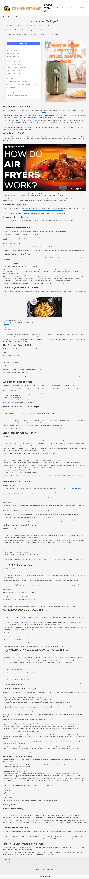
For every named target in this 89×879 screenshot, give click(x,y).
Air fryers (5, 127)
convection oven (30, 505)
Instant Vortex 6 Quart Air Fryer (15, 76)
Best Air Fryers (70, 7)
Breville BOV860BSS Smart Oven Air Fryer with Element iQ (19, 617)
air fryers (24, 34)
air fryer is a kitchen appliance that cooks (14, 136)
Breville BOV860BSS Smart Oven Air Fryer (18, 81)
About (77, 7)
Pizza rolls (6, 324)
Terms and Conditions (48, 876)
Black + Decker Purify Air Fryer (15, 70)
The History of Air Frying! (13, 47)
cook (70, 115)
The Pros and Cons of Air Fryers (15, 62)
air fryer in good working (34, 283)
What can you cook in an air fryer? (16, 90)
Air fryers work (6, 208)
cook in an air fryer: (11, 293)
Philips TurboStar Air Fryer (11, 413)
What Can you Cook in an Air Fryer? (16, 59)
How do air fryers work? (13, 53)
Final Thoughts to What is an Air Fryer (17, 95)
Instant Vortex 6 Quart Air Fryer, (19, 532)
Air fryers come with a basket (10, 220)
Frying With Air (48, 7)
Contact (83, 7)
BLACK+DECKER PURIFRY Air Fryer (14, 443)
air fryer (32, 117)
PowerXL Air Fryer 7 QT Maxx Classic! (71, 488)
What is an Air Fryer (60, 7)
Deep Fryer (20, 472)
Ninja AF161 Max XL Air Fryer (14, 78)
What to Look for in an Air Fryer (15, 87)
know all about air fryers (15, 348)
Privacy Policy (39, 876)
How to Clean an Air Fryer (14, 56)
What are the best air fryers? (14, 64)
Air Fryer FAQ (10, 93)
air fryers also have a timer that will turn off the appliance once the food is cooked (43, 210)
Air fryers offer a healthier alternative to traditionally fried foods (58, 122)
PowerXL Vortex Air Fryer (13, 73)
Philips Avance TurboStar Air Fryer (16, 67)
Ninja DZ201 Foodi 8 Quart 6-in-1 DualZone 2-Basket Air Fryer (23, 84)
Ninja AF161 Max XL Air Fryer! (53, 572)
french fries (42, 238)
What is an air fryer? (12, 50)
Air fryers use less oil (53, 199)
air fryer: (16, 263)
